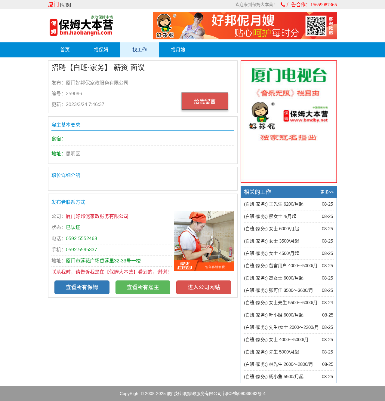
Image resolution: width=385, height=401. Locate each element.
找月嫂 (178, 49)
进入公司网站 (204, 287)
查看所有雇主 (143, 287)
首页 (65, 49)
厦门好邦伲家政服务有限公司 (194, 393)
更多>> (327, 192)
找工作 (139, 49)
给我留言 (205, 102)
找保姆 (101, 49)
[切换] (65, 4)
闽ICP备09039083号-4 (244, 393)
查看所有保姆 (82, 287)
